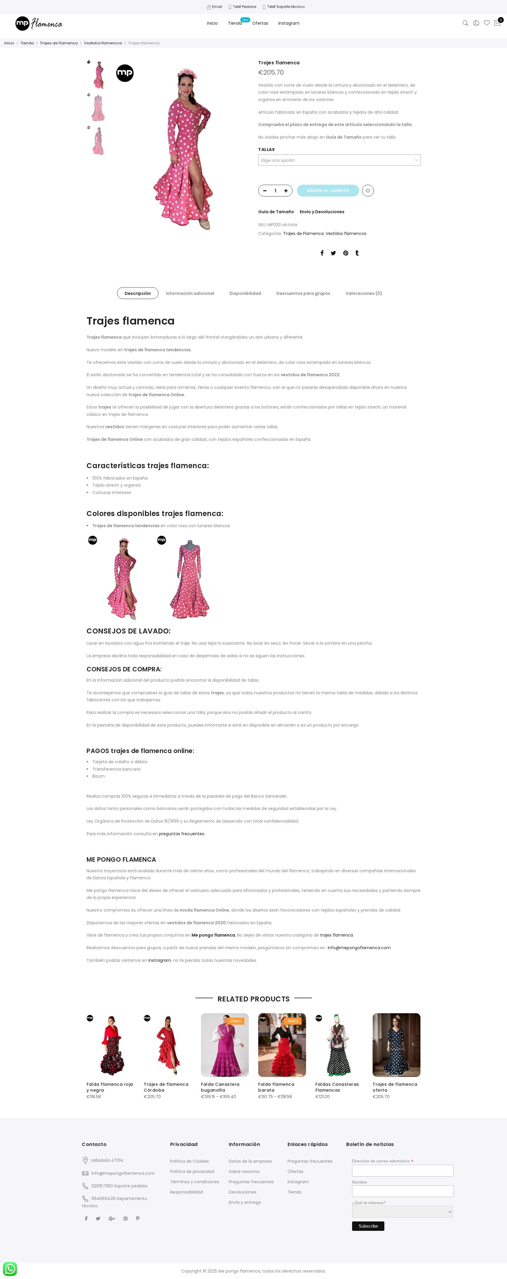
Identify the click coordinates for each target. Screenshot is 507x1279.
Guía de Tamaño (276, 212)
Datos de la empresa (250, 1161)
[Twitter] (99, 1218)
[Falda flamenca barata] (282, 1045)
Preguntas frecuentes (251, 1182)
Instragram (159, 960)
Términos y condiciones (194, 1182)
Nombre (359, 1182)
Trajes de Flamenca (59, 43)
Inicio (212, 23)
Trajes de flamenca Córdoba (166, 1087)
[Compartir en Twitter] (333, 254)
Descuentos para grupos (303, 293)
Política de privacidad (192, 1171)
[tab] (137, 293)
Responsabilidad (186, 1192)
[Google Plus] (112, 1218)
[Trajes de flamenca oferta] (396, 1045)
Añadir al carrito (328, 190)
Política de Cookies (189, 1161)
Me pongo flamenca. (214, 935)
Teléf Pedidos (244, 6)
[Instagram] (126, 1218)
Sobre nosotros (244, 1171)
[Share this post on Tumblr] (357, 254)
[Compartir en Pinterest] (345, 254)
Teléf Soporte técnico (286, 6)
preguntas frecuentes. (182, 834)
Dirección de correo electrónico (382, 1161)
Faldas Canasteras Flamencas (337, 1087)
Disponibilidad (245, 293)
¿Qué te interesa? (369, 1202)
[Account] (476, 23)
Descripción (138, 293)
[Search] (465, 23)
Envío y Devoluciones (322, 212)
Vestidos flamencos (103, 43)
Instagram (289, 23)
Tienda (235, 23)
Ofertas (260, 23)
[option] (181, 146)
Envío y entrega (245, 1202)
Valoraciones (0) (364, 293)
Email (217, 6)
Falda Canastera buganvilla (220, 1087)
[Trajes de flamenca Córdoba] (168, 1045)
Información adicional (190, 293)
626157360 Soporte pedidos (120, 1186)
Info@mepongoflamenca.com (123, 1173)
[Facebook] (87, 1218)
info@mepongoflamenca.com (359, 948)
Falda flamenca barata (276, 1087)
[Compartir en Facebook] (322, 254)
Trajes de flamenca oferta (395, 1087)
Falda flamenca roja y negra (110, 1087)
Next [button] (238, 146)
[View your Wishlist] (486, 23)
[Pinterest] (138, 1218)
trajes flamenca (336, 935)
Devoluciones (242, 1192)
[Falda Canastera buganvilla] (225, 1045)
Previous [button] (127, 146)
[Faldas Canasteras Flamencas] (339, 1045)
